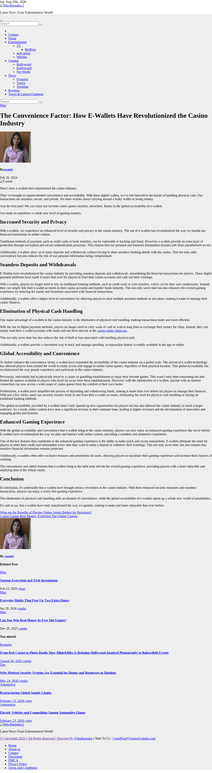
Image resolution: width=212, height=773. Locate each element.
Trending (22, 86)
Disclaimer (15, 756)
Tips (3, 664)
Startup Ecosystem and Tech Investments (29, 580)
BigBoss (30, 49)
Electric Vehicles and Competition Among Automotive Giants (42, 712)
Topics (21, 83)
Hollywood (24, 68)
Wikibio (22, 57)
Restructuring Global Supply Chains (25, 693)
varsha (22, 608)
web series (23, 53)
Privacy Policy (17, 764)
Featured (22, 79)
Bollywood (24, 64)
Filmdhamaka (83, 738)
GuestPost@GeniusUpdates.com (134, 738)
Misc (3, 105)
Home (12, 38)
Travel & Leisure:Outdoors (25, 94)
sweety (8, 169)
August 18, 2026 (11, 661)
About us (14, 749)
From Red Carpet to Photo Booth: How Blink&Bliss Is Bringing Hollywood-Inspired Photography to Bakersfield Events (84, 652)
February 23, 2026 (12, 701)
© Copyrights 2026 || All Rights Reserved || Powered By (37, 738)
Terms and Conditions (22, 767)
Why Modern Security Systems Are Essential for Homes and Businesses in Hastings (58, 672)
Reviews (14, 90)
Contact (13, 34)
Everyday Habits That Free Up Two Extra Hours (34, 600)
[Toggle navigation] (1, 20)
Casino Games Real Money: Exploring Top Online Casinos (39, 516)
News (12, 75)
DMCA (13, 760)
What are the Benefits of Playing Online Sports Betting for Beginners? (46, 512)
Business (6, 644)
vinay (21, 588)
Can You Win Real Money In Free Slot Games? (33, 620)
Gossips (13, 60)
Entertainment (17, 42)
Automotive (8, 684)
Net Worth (23, 72)
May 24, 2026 (9, 681)
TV (19, 46)
